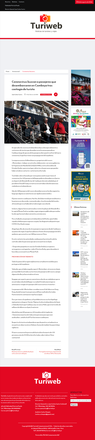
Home (7, 71)
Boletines (14, 2)
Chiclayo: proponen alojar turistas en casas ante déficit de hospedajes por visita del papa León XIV (85, 278)
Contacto (21, 2)
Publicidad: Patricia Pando (12, 5)
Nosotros (7, 2)
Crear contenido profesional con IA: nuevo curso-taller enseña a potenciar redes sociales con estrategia (85, 237)
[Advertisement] (47, 56)
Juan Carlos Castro (17, 94)
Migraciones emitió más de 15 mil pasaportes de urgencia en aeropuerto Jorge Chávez (85, 297)
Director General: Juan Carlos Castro (15, 9)
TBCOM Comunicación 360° (51, 435)
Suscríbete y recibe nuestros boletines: (79, 396)
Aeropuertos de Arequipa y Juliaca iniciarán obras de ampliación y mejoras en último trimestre (85, 217)
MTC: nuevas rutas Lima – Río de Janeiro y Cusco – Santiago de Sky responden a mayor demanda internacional (85, 258)
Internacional (16, 71)
